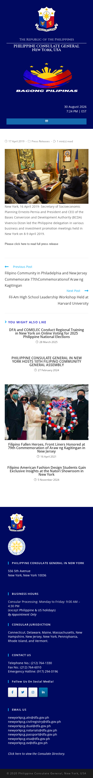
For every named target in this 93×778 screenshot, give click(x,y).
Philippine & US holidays (37, 610)
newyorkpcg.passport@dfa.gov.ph (32, 734)
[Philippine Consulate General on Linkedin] (43, 692)
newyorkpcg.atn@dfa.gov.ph (28, 717)
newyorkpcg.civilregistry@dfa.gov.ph (34, 722)
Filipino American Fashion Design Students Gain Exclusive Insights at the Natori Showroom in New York (46, 471)
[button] (46, 120)
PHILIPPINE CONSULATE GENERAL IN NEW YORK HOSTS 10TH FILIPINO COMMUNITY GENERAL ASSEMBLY (46, 361)
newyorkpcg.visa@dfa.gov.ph (29, 739)
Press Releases (41, 141)
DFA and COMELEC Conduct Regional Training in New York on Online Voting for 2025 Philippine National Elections (46, 333)
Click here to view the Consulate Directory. (36, 754)
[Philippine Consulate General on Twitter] (22, 692)
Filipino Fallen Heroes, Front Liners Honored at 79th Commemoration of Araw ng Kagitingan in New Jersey (46, 448)
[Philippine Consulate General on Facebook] (12, 692)
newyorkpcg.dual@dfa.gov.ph (29, 726)
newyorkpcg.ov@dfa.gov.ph (28, 743)
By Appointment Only (22, 614)
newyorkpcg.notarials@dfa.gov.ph (32, 730)
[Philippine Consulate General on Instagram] (32, 692)
